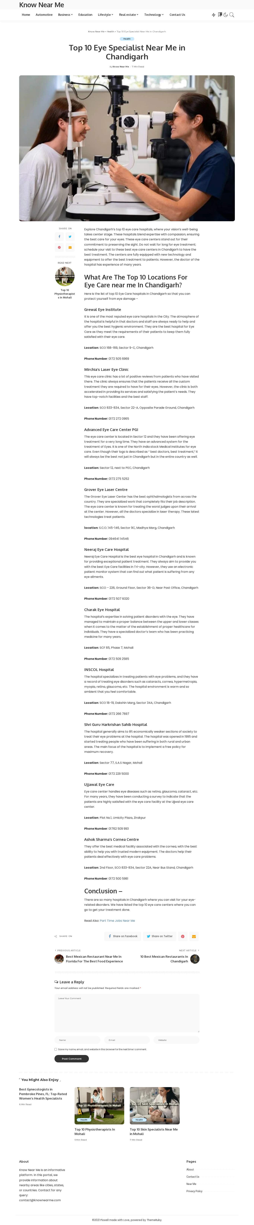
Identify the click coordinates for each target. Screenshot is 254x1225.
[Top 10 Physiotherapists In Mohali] (65, 276)
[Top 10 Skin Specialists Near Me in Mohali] (155, 1105)
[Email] (70, 247)
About (190, 1169)
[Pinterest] (59, 247)
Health (127, 38)
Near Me (191, 1183)
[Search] (232, 14)
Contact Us (193, 1176)
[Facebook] (59, 236)
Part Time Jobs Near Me (117, 921)
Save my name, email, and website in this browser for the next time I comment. (102, 1049)
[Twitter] (70, 236)
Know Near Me (41, 4)
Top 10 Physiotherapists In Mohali (64, 293)
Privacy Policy (194, 1191)
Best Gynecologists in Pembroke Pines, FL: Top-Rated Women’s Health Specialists (43, 1093)
